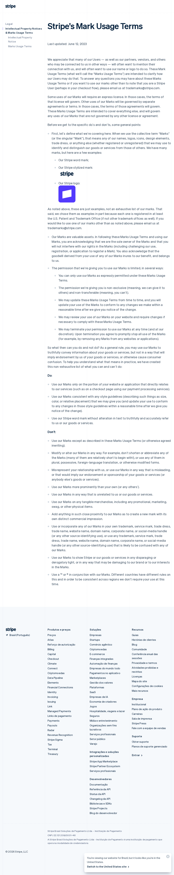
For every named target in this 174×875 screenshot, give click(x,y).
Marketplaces (98, 677)
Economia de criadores (103, 701)
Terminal (53, 749)
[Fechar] (167, 857)
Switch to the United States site (107, 866)
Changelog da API (100, 798)
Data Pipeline (55, 677)
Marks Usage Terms (20, 46)
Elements (53, 682)
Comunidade (139, 649)
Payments (54, 720)
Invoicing (53, 697)
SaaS (93, 692)
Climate (52, 663)
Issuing (52, 701)
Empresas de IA (99, 697)
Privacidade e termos (144, 663)
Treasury (53, 754)
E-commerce (97, 654)
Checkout (53, 658)
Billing (51, 649)
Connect (53, 668)
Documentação (99, 784)
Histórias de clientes (144, 639)
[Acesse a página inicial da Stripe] (9, 629)
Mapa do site (139, 681)
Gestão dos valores (101, 682)
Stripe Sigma (55, 739)
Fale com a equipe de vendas (149, 728)
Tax (50, 744)
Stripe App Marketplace (104, 761)
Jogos (93, 706)
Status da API (98, 794)
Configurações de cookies (147, 686)
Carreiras (137, 713)
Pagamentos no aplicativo (105, 673)
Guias (135, 635)
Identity (52, 692)
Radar (51, 730)
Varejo (93, 743)
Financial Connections (60, 687)
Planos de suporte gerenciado (149, 746)
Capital (52, 654)
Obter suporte (140, 741)
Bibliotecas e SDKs (101, 803)
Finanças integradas (101, 658)
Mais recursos (140, 690)
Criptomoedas (56, 673)
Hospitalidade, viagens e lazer (107, 711)
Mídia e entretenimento (103, 720)
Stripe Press (139, 723)
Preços (52, 635)
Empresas (96, 635)
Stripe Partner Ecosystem (105, 766)
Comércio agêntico (101, 644)
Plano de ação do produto (147, 709)
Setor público (98, 739)
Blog (134, 644)
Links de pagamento (60, 716)
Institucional (139, 704)
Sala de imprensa (142, 718)
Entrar (136, 755)
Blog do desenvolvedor (103, 813)
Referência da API (100, 789)
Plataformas (97, 687)
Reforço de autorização (61, 644)
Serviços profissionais (103, 734)
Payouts (52, 725)
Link (50, 706)
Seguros (95, 716)
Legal (9, 23)
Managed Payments (59, 711)
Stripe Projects (98, 808)
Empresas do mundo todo (105, 668)
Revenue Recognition (60, 735)
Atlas (51, 639)
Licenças (137, 676)
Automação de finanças (104, 663)
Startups (95, 639)
